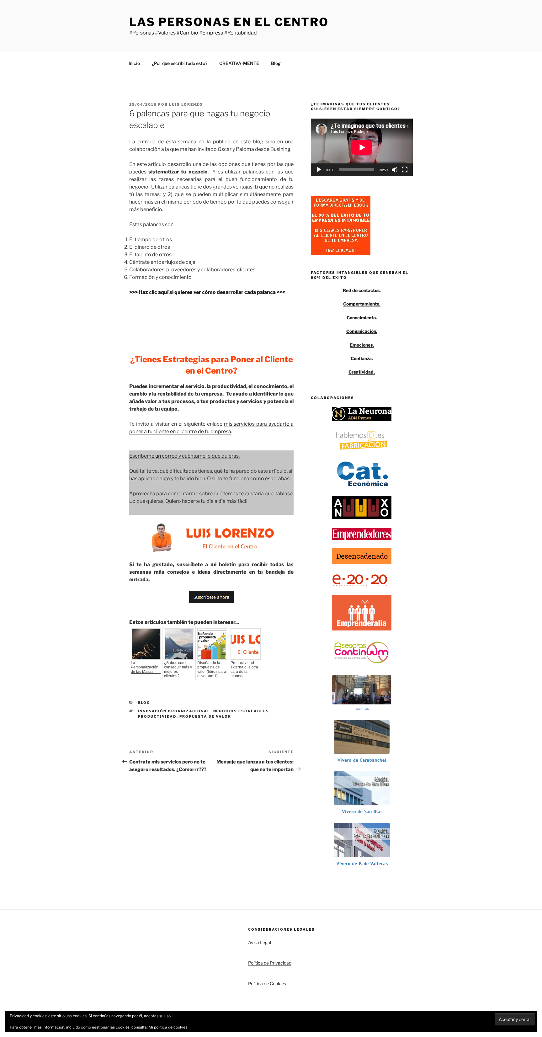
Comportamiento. (361, 303)
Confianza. (362, 358)
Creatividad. (361, 372)
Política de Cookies (267, 983)
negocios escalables (241, 711)
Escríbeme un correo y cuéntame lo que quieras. (184, 456)
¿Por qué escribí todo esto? (179, 63)
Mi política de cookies (168, 1027)
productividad (157, 716)
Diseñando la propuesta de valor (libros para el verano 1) (211, 669)
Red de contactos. (362, 290)
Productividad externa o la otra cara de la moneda (244, 669)
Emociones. (362, 345)
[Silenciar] (394, 170)
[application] (362, 147)
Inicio (134, 63)
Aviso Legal (259, 942)
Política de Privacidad (269, 962)
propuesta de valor (205, 716)
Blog (276, 63)
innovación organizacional (174, 711)
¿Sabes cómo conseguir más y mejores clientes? (178, 669)
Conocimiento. (362, 317)
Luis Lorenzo (186, 104)
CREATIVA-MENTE (239, 63)
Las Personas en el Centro (229, 22)
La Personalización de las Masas (144, 667)
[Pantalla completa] (404, 170)
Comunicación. (361, 331)
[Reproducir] (319, 170)
